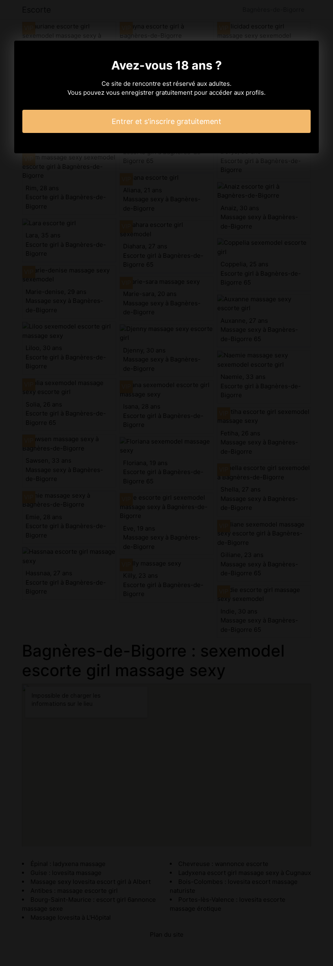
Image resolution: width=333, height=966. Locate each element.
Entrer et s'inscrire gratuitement (166, 121)
